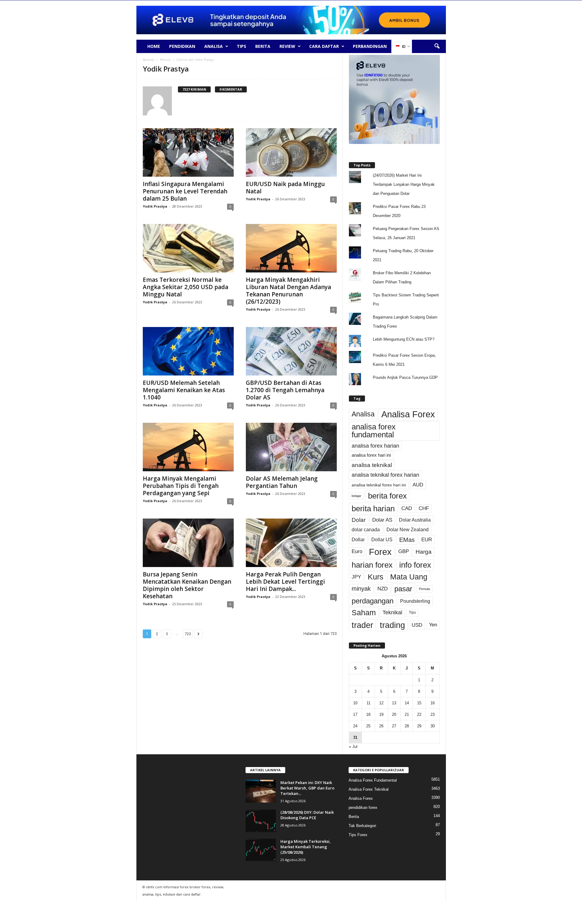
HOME (153, 46)
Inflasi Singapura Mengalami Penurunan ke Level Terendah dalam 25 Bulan (185, 191)
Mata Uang (408, 577)
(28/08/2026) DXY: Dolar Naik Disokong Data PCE (307, 814)
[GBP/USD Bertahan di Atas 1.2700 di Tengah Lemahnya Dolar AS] (291, 351)
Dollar (358, 539)
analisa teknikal (372, 465)
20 (394, 714)
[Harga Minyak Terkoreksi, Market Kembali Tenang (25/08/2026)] (261, 850)
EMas (407, 539)
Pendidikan (182, 46)
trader (362, 625)
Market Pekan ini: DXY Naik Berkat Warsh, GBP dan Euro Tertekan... (307, 788)
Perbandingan (370, 46)
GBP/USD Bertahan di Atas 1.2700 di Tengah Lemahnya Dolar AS (285, 390)
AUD (418, 485)
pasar (403, 589)
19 (381, 714)
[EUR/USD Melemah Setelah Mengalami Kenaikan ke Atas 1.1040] (188, 351)
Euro (357, 551)
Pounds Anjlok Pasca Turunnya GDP (405, 377)
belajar (356, 496)
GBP (403, 551)
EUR (426, 539)
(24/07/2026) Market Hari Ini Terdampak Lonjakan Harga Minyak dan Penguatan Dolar (404, 184)
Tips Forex (358, 835)
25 (368, 726)
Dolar (359, 520)
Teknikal (392, 612)
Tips (241, 46)
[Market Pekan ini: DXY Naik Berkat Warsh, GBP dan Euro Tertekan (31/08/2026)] (261, 791)
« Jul (353, 746)
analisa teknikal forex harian (385, 475)
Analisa (213, 46)
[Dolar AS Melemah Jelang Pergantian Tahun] (291, 447)
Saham (364, 613)
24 (355, 726)
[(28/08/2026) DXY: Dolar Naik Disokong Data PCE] (261, 820)
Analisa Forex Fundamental (373, 780)
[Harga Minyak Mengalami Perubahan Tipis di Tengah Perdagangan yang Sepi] (188, 447)
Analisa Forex (408, 414)
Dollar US (382, 539)
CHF (424, 508)
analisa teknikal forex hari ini (379, 484)
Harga (424, 551)
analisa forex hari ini (371, 455)
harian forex (372, 564)
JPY (356, 577)
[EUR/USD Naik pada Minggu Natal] (291, 152)
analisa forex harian (375, 446)
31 (355, 737)
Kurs (375, 577)
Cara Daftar (324, 46)
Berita (262, 46)
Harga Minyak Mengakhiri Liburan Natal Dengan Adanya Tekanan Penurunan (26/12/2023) (288, 290)
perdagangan (372, 601)
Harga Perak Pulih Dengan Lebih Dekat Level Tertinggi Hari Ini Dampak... (285, 581)
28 (407, 726)
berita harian (373, 508)
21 (407, 714)
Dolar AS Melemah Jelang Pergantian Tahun (282, 482)
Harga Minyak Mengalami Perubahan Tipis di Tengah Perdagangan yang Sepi (181, 486)
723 (188, 634)
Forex (380, 552)
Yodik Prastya (155, 206)
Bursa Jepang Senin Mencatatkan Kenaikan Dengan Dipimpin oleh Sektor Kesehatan (187, 585)
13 (394, 703)
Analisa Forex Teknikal (369, 789)
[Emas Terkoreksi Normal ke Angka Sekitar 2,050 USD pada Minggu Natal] (188, 248)
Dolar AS (382, 520)
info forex (415, 564)
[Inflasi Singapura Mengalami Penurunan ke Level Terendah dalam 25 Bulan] (188, 152)
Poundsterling (415, 601)
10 (355, 703)
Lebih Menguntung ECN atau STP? (403, 339)
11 (368, 703)
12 (381, 703)
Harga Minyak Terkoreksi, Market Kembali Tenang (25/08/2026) (305, 847)
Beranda (148, 60)
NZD (382, 589)
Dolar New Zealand (407, 529)
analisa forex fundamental (374, 430)
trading (392, 625)
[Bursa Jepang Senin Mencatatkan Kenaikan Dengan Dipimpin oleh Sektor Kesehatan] (188, 543)
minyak (361, 588)
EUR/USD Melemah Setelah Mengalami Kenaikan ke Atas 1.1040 (184, 390)
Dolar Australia (415, 519)
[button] (436, 46)
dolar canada (366, 529)
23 (432, 714)
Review (287, 46)
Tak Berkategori (362, 825)
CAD (406, 508)
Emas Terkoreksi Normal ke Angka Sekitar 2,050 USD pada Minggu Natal (185, 287)
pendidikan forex (363, 807)
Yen (433, 625)
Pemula (424, 589)
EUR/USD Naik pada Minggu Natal (285, 187)
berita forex (387, 495)
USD (417, 625)
